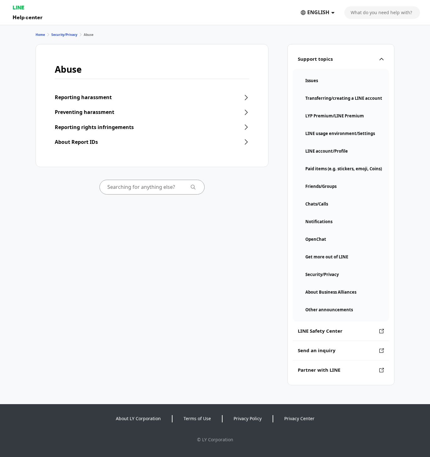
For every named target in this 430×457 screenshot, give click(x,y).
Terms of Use (197, 418)
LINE (18, 7)
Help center (27, 17)
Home (40, 34)
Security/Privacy (64, 34)
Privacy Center (299, 418)
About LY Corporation (138, 418)
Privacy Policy (248, 418)
